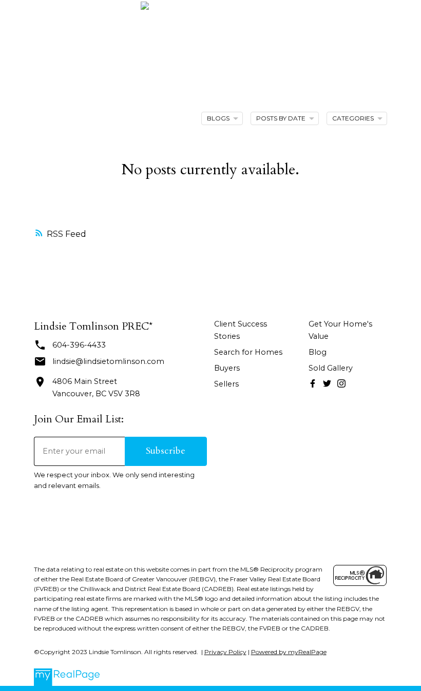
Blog (318, 352)
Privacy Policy (225, 652)
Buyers (227, 368)
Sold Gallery (331, 368)
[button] (313, 383)
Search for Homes (248, 352)
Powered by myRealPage (289, 652)
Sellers (226, 384)
